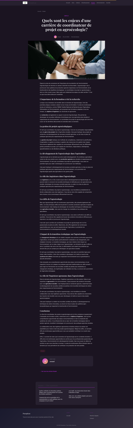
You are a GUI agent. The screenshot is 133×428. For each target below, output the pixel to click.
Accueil (68, 2)
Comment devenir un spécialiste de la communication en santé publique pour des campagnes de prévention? (50, 399)
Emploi (93, 2)
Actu (73, 2)
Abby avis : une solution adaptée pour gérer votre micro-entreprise (80, 396)
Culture (78, 2)
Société (108, 2)
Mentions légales (94, 415)
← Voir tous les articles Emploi (48, 371)
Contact (92, 418)
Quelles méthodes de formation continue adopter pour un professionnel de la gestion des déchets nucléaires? (51, 392)
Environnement (100, 2)
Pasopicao (32, 3)
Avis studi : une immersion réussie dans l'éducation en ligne (79, 391)
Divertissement (85, 2)
